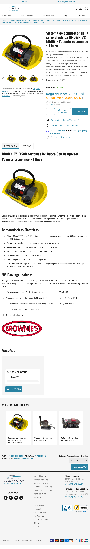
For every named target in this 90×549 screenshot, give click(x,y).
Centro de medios (41, 519)
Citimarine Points (41, 512)
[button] (3, 8)
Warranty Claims (40, 483)
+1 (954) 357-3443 (74, 497)
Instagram (21, 498)
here (51, 104)
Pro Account (38, 516)
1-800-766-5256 (23, 2)
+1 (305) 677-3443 (74, 484)
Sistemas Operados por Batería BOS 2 (43, 439)
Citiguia (66, 16)
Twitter (11, 498)
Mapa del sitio (39, 494)
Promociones (7, 16)
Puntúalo (14, 389)
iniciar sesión (6, 96)
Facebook (6, 498)
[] (75, 8)
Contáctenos (83, 16)
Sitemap (37, 497)
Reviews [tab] (27, 146)
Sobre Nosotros (27, 16)
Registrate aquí (79, 460)
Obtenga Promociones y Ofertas (73, 456)
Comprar (80, 111)
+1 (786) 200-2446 (42, 456)
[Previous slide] (4, 78)
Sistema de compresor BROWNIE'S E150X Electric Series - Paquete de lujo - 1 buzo (18, 440)
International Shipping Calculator (65, 125)
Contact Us (38, 526)
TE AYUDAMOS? (79, 467)
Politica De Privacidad (43, 490)
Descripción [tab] (10, 146)
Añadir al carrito (63, 111)
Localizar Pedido (48, 16)
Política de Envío (40, 480)
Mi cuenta (37, 509)
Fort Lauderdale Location (76, 489)
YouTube (16, 498)
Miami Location (72, 476)
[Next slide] (41, 78)
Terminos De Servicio (42, 487)
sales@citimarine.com (68, 2)
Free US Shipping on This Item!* (65, 120)
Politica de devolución (60, 137)
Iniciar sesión (39, 505)
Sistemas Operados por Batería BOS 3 (69, 439)
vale (5, 93)
